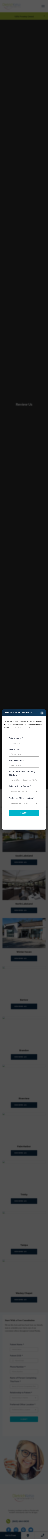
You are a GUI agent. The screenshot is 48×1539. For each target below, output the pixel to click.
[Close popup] (42, 713)
